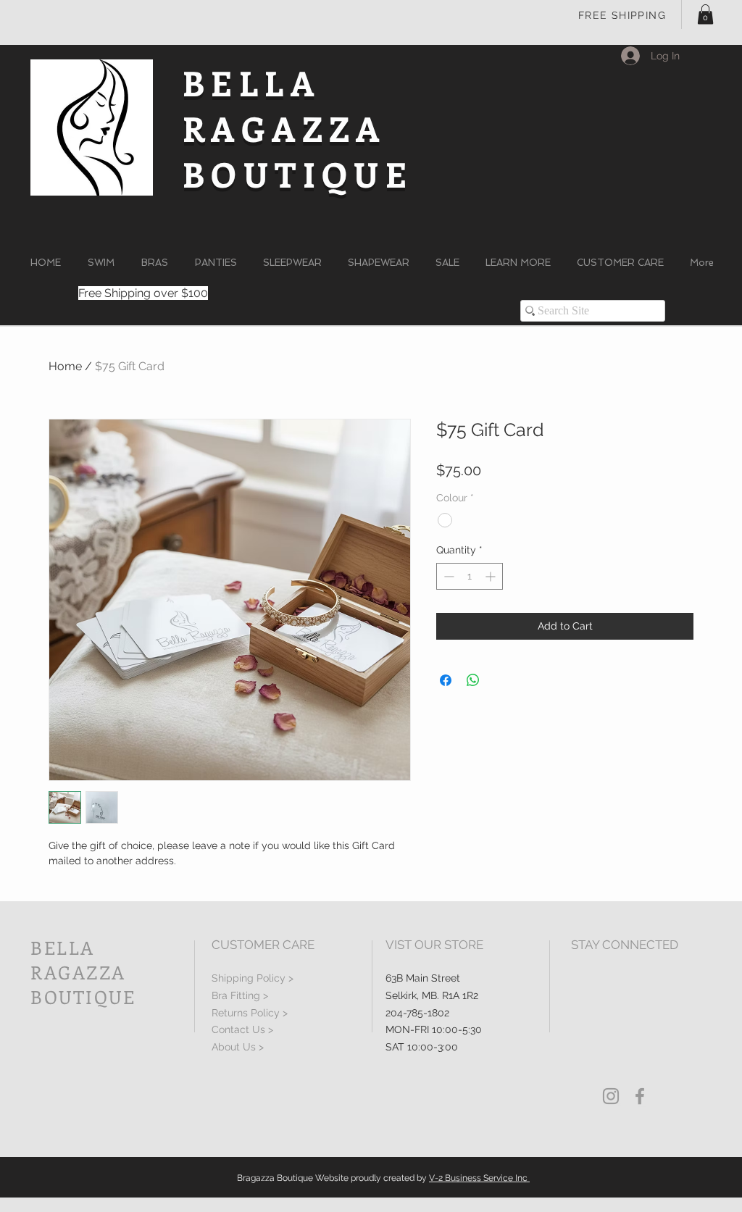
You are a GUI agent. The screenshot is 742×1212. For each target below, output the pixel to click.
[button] (705, 14)
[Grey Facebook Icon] (640, 1096)
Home (65, 366)
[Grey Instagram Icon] (611, 1096)
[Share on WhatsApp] (473, 680)
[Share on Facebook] (445, 680)
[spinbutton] (470, 576)
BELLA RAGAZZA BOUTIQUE (298, 127)
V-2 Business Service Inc (479, 1178)
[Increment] (492, 576)
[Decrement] (447, 576)
